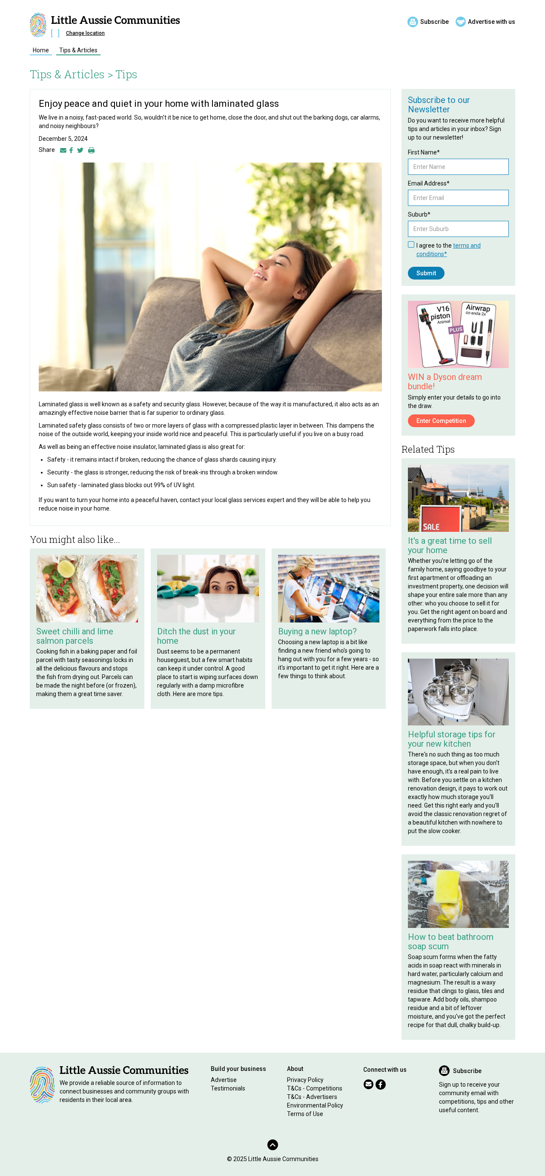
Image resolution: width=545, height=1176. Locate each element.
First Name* (424, 152)
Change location (85, 33)
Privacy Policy (305, 1079)
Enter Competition (441, 420)
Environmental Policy (315, 1105)
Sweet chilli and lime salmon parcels (74, 636)
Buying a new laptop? (317, 631)
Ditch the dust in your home (196, 636)
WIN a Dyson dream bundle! (445, 381)
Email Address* (429, 183)
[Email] (63, 150)
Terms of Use (305, 1113)
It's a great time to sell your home (450, 545)
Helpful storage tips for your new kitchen (452, 739)
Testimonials (228, 1088)
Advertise (224, 1079)
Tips (126, 74)
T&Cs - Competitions (314, 1088)
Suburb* (419, 214)
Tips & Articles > (71, 74)
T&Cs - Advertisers (312, 1096)
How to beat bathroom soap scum (450, 941)
